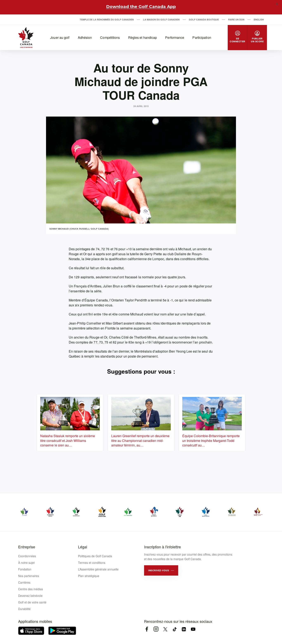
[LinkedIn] (183, 629)
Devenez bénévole (30, 596)
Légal (82, 546)
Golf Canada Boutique (204, 19)
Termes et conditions (91, 563)
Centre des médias (30, 589)
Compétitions (110, 37)
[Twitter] (165, 629)
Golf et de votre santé (32, 602)
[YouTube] (193, 629)
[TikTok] (174, 629)
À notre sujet (26, 563)
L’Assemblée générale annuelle (98, 569)
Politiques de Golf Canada (95, 556)
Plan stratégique (88, 576)
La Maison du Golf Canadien (161, 19)
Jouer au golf (59, 37)
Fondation (24, 569)
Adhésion (85, 37)
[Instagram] (156, 629)
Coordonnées (27, 556)
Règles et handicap (142, 37)
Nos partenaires (28, 576)
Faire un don (236, 19)
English (259, 19)
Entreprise (26, 546)
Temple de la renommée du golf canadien (107, 19)
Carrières (24, 582)
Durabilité (24, 609)
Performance (174, 37)
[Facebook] (146, 629)
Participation (201, 37)
